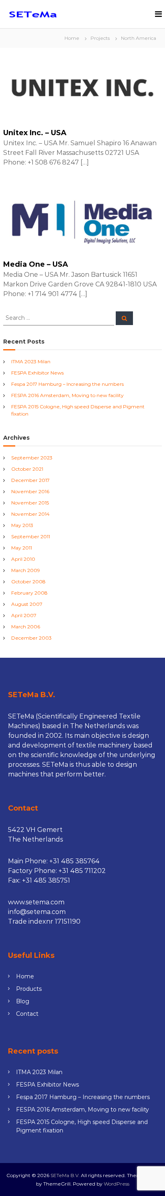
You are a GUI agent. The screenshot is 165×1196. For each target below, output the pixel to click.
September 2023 (31, 458)
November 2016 (30, 491)
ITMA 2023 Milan (30, 361)
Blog (22, 1001)
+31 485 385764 (74, 861)
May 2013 (22, 525)
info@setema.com (37, 912)
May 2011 (21, 548)
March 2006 (25, 627)
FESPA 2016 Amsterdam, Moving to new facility (67, 395)
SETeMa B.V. (65, 1175)
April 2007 (23, 615)
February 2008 (29, 593)
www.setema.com (36, 902)
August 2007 (26, 604)
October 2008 (28, 581)
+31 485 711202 (82, 871)
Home (25, 976)
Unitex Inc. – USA (34, 132)
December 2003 (31, 638)
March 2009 (25, 570)
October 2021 (27, 469)
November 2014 (30, 514)
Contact (27, 1013)
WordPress (116, 1184)
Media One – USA (35, 264)
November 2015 (30, 503)
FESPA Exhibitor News (37, 373)
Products (29, 988)
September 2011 (30, 536)
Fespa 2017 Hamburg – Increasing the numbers (67, 384)
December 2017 (30, 480)
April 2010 (23, 559)
